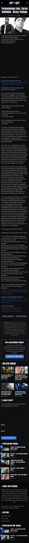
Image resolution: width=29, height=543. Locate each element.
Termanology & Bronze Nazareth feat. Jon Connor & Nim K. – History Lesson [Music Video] (21, 377)
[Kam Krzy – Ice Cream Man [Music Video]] (5, 456)
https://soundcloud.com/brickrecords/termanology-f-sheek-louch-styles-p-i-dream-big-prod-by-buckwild (14, 291)
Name (3, 425)
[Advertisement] (14, 60)
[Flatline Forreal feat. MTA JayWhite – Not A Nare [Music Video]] (5, 462)
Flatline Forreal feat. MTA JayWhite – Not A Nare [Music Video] (17, 462)
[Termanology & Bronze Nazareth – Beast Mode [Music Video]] (21, 386)
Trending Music (6, 516)
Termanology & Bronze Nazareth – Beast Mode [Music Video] (20, 393)
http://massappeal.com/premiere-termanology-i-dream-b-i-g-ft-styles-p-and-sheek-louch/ (14, 300)
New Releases (5, 521)
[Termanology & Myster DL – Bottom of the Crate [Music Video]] (7, 370)
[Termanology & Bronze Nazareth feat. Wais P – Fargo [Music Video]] (7, 386)
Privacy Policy (5, 508)
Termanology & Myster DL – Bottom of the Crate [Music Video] (7, 376)
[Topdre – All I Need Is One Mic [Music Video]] (5, 449)
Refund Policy (14, 508)
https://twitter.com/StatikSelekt (10, 309)
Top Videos (4, 518)
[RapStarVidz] (14, 3)
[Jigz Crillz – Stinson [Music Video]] (5, 470)
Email (3, 431)
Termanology (21, 316)
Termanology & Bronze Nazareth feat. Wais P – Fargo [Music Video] (6, 393)
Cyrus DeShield (8, 316)
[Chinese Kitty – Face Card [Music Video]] (5, 476)
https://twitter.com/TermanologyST (11, 307)
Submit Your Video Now (14, 356)
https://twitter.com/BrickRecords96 (11, 311)
